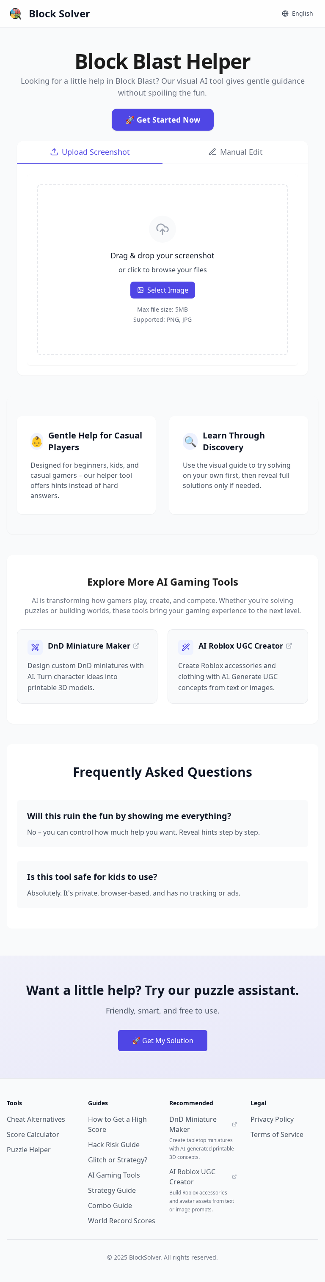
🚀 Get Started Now (162, 120)
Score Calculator (33, 1134)
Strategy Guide (112, 1190)
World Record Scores (121, 1220)
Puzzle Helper (29, 1149)
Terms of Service (277, 1134)
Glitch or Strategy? (117, 1159)
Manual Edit (241, 152)
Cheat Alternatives (36, 1119)
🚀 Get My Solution (162, 1040)
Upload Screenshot (96, 152)
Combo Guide (110, 1205)
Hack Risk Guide (114, 1144)
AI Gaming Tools (114, 1175)
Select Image (167, 290)
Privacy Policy (272, 1119)
